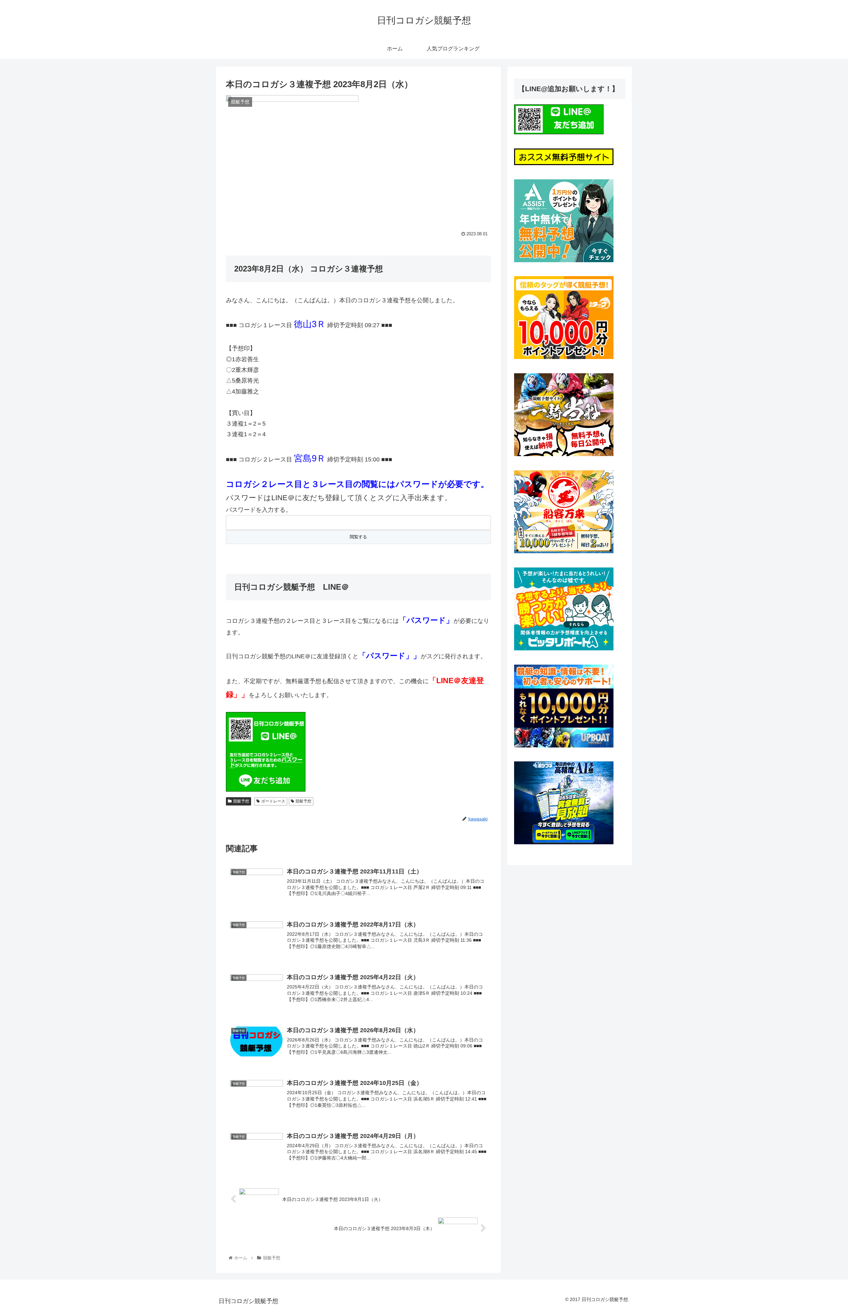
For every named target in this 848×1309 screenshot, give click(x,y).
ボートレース (273, 801)
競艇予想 (241, 801)
